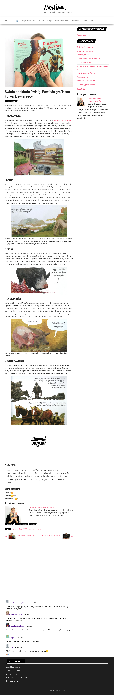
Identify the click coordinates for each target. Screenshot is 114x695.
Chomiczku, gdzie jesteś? (86, 85)
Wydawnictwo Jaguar (35, 529)
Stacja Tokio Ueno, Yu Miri (86, 81)
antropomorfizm (17, 529)
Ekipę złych (57, 120)
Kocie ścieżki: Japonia (85, 47)
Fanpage (12, 20)
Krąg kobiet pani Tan (84, 62)
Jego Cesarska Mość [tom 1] (87, 73)
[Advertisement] (93, 137)
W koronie (65, 120)
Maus (70, 120)
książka (41, 21)
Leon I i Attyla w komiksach (25, 536)
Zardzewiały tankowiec (85, 51)
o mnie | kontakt (88, 21)
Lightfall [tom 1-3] (83, 55)
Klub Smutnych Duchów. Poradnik (89, 59)
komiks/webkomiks (62, 21)
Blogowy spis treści (84, 35)
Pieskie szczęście (83, 77)
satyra (25, 529)
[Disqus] (39, 569)
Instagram (17, 20)
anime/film (75, 21)
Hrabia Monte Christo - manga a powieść (41, 507)
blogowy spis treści (28, 21)
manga (49, 21)
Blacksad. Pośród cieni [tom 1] (51, 537)
